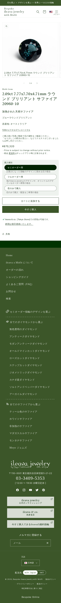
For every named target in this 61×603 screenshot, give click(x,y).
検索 (8, 298)
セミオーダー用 (15, 167)
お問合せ (11, 291)
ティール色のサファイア (23, 411)
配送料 (12, 153)
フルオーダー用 (15, 176)
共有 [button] (8, 234)
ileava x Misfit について (19, 262)
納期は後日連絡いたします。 (19, 224)
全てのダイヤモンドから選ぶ (26, 322)
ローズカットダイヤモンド (24, 358)
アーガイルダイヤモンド (23, 393)
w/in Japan (30, 572)
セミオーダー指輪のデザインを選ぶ (30, 311)
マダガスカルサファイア (23, 433)
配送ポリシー (42, 584)
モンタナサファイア (20, 440)
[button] (38, 12)
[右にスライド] (37, 83)
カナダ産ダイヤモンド (22, 379)
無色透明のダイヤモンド (23, 329)
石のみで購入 (14, 188)
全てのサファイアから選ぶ (25, 404)
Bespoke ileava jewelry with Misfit (28, 579)
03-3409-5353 (30, 478)
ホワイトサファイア (20, 418)
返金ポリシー (50, 579)
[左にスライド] (24, 83)
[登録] (47, 542)
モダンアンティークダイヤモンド (28, 343)
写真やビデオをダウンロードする (16, 130)
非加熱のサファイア (20, 426)
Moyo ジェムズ (18, 447)
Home (9, 255)
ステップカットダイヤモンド (25, 365)
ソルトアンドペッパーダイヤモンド (29, 386)
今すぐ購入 (30, 209)
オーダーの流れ (15, 269)
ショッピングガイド (17, 277)
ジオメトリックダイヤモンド (25, 372)
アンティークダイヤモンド (24, 336)
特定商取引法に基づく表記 (32, 588)
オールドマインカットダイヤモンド (29, 350)
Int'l (42, 572)
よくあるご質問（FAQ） (20, 284)
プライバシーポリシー (25, 584)
